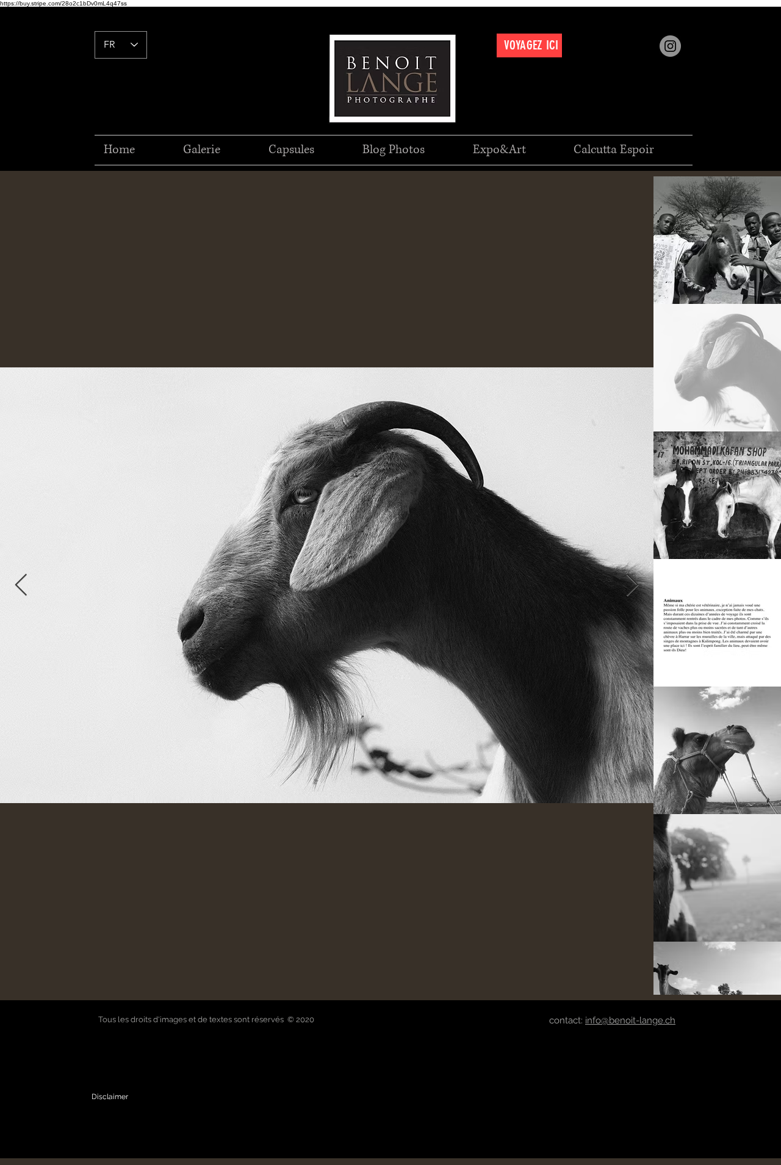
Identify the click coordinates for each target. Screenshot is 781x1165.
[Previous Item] (21, 585)
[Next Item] (632, 585)
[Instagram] (670, 46)
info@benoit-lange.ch (630, 1020)
